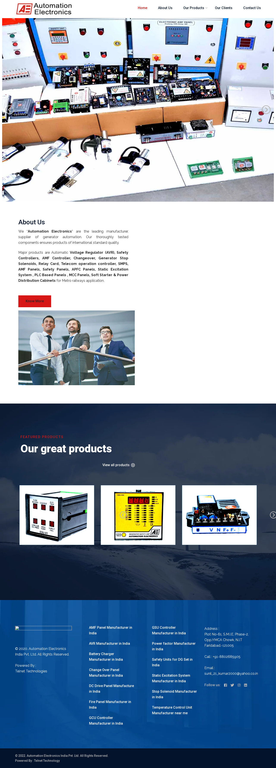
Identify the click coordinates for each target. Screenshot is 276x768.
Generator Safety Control (124, 506)
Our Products (193, 8)
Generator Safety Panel (41, 506)
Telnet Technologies (31, 671)
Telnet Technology (47, 760)
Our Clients (223, 8)
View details (36, 544)
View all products (116, 465)
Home (142, 8)
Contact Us (252, 8)
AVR (191, 506)
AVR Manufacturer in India (109, 643)
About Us (165, 8)
